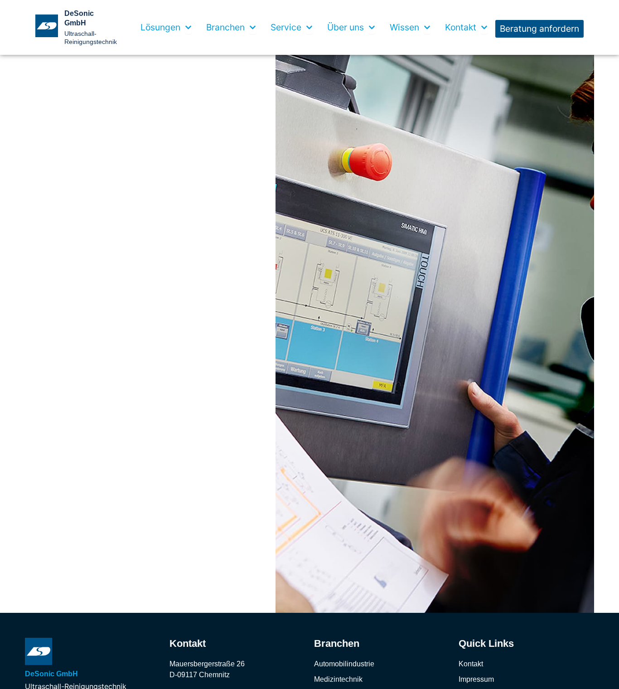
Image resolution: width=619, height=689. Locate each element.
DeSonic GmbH (51, 674)
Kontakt (471, 664)
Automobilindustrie (344, 664)
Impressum (476, 679)
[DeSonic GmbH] (38, 651)
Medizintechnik (338, 679)
